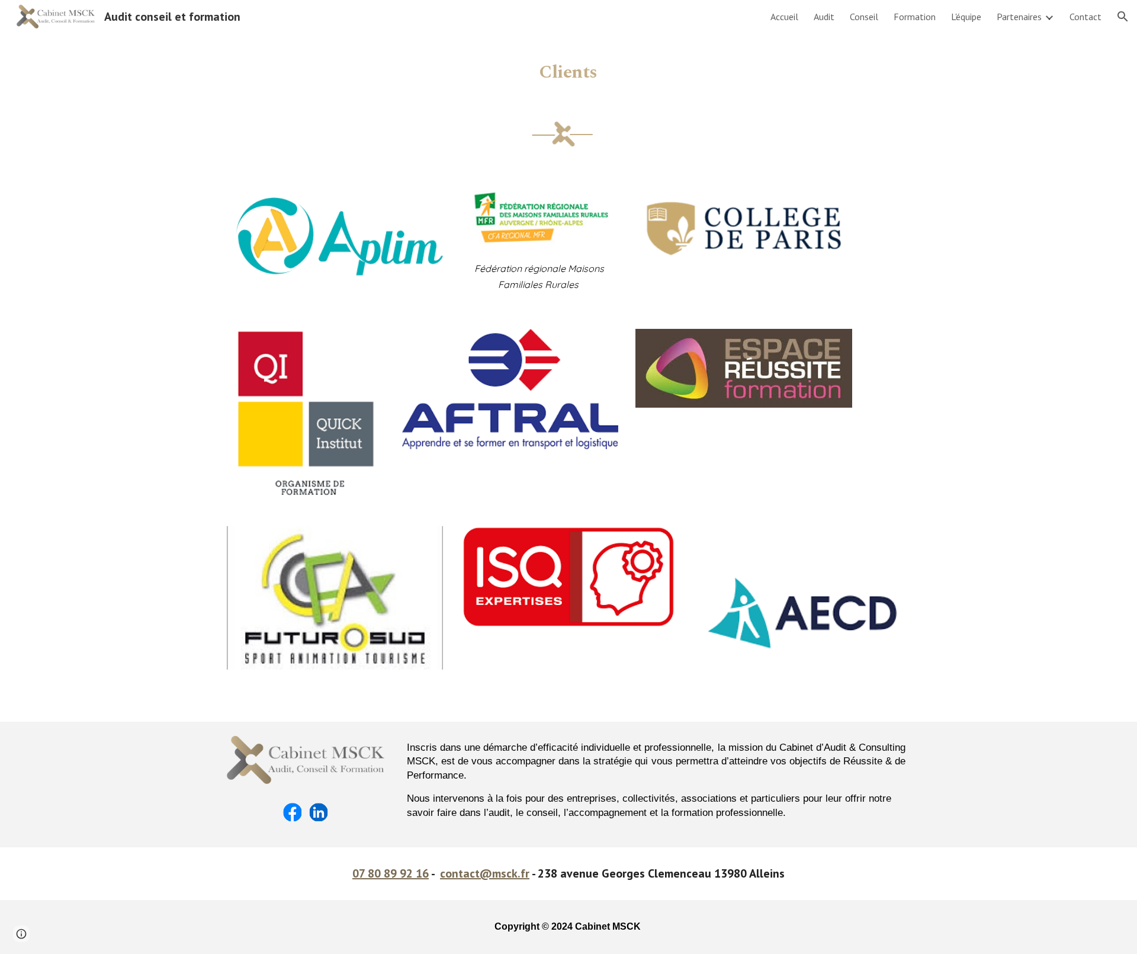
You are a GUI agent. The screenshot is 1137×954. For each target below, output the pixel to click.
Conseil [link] (864, 17)
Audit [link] (824, 17)
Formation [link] (915, 17)
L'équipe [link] (966, 17)
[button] (1123, 16)
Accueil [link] (784, 17)
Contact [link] (1085, 17)
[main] (568, 68)
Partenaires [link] (1019, 17)
